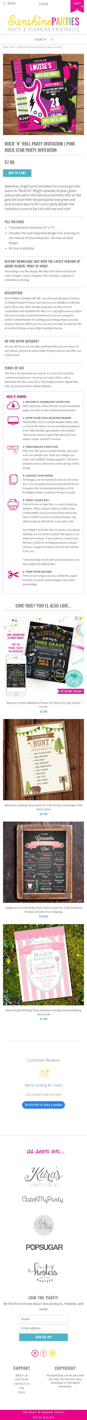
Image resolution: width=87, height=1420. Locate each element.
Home (5, 47)
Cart (77, 3)
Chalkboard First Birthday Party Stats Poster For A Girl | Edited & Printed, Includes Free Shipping (43, 910)
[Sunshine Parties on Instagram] (52, 1353)
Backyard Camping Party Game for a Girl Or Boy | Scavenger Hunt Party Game (44, 807)
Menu (11, 3)
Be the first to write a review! (43, 1105)
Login (43, 4)
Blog (21, 1392)
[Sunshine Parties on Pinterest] (34, 1353)
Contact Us (22, 1383)
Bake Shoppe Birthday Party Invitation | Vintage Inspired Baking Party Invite (43, 1012)
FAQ (21, 1388)
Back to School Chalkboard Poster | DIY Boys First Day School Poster (43, 705)
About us (22, 1375)
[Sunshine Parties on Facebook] (43, 1353)
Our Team (21, 1379)
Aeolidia (48, 1417)
